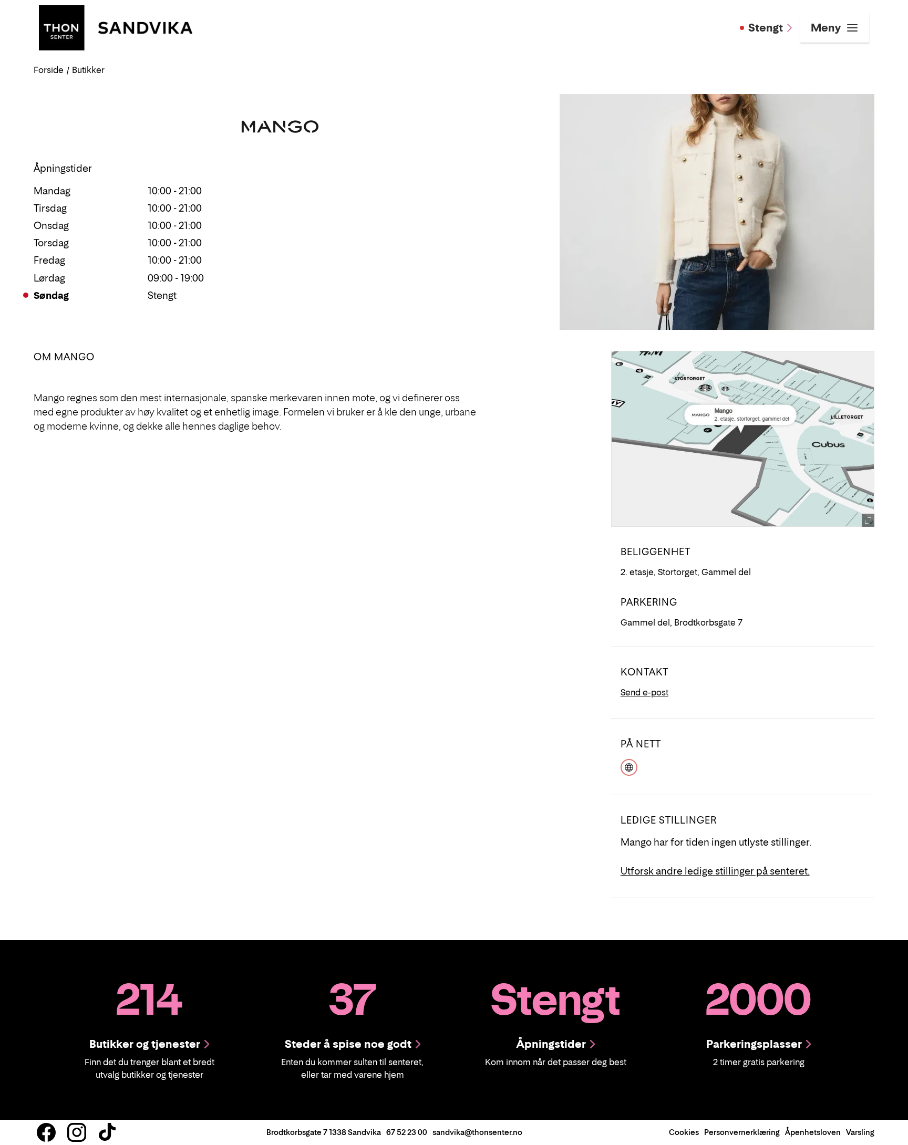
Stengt (765, 28)
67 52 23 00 (406, 1132)
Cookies (684, 1132)
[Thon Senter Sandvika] (115, 27)
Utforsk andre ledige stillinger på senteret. (715, 871)
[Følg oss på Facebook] (46, 1132)
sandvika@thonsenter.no (477, 1132)
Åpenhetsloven (813, 1132)
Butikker (88, 70)
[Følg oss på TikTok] (107, 1132)
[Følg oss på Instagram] (76, 1132)
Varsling (860, 1132)
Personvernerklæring (742, 1132)
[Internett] (629, 766)
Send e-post (644, 692)
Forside (49, 70)
